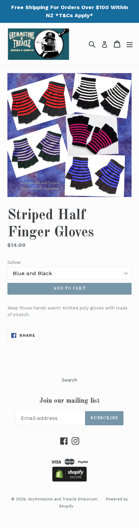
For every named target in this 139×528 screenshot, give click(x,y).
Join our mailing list (69, 401)
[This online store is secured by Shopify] (69, 480)
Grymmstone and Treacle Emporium (63, 499)
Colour (14, 262)
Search (69, 380)
